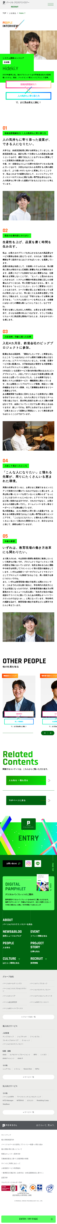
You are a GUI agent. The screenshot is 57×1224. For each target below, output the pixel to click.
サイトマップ (6, 1135)
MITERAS (20, 1100)
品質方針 (4, 1178)
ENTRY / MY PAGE (28, 1219)
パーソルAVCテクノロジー (39, 1002)
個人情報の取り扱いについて (11, 1149)
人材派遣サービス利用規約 (10, 1168)
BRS (35, 1055)
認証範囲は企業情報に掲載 (22, 1195)
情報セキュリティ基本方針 (10, 1154)
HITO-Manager (8, 1100)
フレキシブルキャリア (11, 1040)
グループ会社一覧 (29, 1017)
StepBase (6, 1104)
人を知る (12, 13)
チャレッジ (26, 1040)
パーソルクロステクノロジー (40, 990)
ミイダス (43, 1055)
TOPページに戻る (17, 800)
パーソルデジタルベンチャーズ (41, 996)
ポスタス (30, 1100)
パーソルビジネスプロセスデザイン (15, 990)
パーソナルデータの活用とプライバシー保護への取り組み (22, 1144)
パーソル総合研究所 (10, 1002)
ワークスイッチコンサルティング (29, 1097)
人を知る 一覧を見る (18, 780)
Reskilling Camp (43, 1100)
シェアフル (7, 1069)
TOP (4, 13)
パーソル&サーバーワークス (13, 1008)
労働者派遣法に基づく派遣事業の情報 (14, 1159)
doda (4, 1055)
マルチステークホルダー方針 (11, 1182)
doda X (20, 1058)
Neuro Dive (28, 1069)
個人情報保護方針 (7, 1140)
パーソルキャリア (9, 996)
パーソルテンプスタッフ (38, 983)
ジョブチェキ (22, 1037)
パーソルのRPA (8, 1097)
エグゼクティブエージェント (20, 1055)
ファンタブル (35, 1037)
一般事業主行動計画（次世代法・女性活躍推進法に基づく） (22, 1173)
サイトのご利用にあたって (10, 1163)
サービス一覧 (29, 1077)
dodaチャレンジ (8, 1058)
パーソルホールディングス (12, 983)
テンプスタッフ (8, 1037)
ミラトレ (17, 1069)
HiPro (37, 1069)
